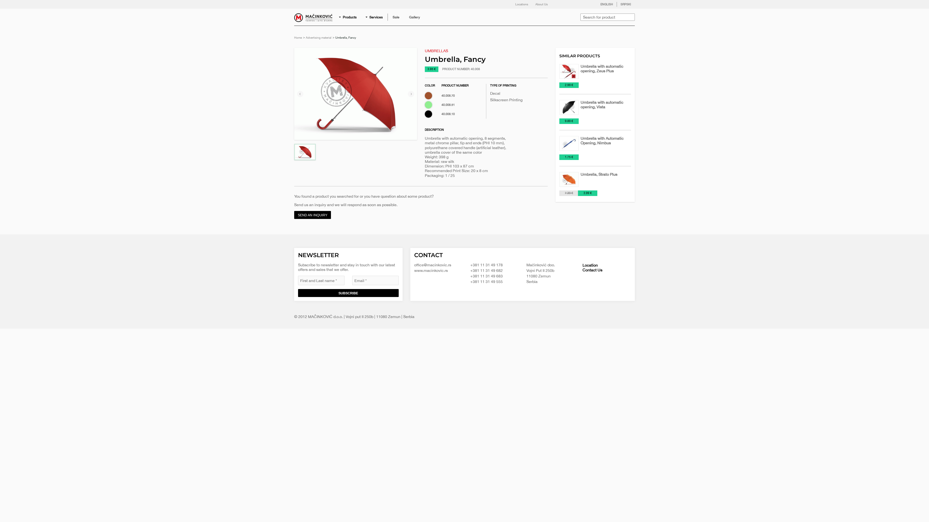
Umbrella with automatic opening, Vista (602, 104)
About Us (541, 4)
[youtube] (588, 4)
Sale (396, 17)
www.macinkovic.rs (431, 270)
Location (590, 265)
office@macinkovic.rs (432, 265)
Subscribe (348, 293)
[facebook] (559, 4)
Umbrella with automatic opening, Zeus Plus (602, 68)
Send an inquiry (312, 215)
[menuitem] (348, 17)
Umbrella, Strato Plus (599, 174)
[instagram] (579, 4)
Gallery (414, 17)
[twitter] (569, 4)
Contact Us (592, 270)
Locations (521, 4)
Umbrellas (436, 51)
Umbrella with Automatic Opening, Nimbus (602, 140)
